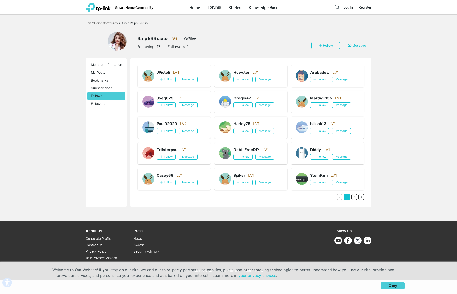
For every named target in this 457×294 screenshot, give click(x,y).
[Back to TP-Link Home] (98, 7)
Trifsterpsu (167, 149)
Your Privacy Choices (101, 258)
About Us (94, 230)
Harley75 (241, 123)
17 (158, 46)
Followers (98, 104)
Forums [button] (214, 7)
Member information (106, 65)
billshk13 (318, 123)
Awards (139, 245)
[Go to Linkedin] (367, 240)
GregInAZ (242, 98)
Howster (241, 72)
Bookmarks (99, 80)
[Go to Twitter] (358, 241)
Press (138, 230)
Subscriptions (101, 88)
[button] (195, 7)
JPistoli (163, 72)
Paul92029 (167, 123)
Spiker (239, 175)
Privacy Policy (96, 251)
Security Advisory (147, 251)
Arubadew (320, 72)
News (138, 238)
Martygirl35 (321, 98)
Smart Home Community (102, 23)
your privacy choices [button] (257, 275)
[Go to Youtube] (338, 240)
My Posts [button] (98, 72)
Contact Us (94, 245)
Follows (96, 96)
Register (365, 7)
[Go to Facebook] (348, 240)
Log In (348, 7)
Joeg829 (165, 98)
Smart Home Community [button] (134, 7)
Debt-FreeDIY (246, 149)
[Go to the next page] (361, 197)
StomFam (319, 175)
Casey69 (165, 175)
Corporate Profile (98, 238)
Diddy (315, 149)
